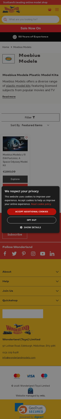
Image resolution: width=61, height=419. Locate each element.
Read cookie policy (41, 204)
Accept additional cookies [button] (31, 211)
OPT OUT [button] (32, 219)
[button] (30, 227)
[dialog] (30, 209)
